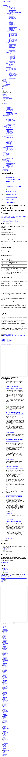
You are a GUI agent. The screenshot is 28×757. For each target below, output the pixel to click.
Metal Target (8, 71)
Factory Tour (9, 82)
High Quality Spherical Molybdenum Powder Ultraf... (14, 387)
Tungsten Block (12, 30)
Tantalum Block (12, 51)
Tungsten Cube (12, 24)
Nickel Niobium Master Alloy (15, 12)
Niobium (8, 52)
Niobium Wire (12, 56)
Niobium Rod (12, 57)
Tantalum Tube (12, 50)
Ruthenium (8, 67)
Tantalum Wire (12, 46)
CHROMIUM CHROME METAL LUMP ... (13, 180)
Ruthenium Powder (13, 68)
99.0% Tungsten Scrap (12, 191)
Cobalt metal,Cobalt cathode (14, 186)
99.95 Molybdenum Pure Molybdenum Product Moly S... (15, 413)
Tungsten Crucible (13, 27)
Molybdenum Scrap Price (6, 344)
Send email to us (4, 244)
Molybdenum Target (13, 74)
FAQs (4, 80)
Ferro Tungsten (12, 7)
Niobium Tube (12, 61)
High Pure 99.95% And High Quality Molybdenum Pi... (14, 520)
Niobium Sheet (12, 58)
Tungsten (8, 19)
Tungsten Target (12, 75)
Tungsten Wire (12, 22)
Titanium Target (12, 78)
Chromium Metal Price (5, 576)
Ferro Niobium (12, 11)
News (4, 79)
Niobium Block (12, 62)
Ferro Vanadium (12, 10)
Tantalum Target (12, 45)
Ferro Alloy (8, 6)
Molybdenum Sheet (13, 35)
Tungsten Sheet (12, 25)
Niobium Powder (12, 53)
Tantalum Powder (12, 44)
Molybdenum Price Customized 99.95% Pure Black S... (15, 440)
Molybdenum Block (13, 39)
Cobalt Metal (11, 16)
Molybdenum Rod (13, 34)
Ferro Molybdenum (13, 8)
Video (4, 86)
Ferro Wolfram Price (10, 578)
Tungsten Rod (12, 23)
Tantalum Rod (12, 47)
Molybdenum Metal (13, 18)
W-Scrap (10, 65)
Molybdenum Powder (13, 40)
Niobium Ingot (12, 59)
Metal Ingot (5, 169)
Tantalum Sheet (12, 48)
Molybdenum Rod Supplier (6, 340)
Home (4, 4)
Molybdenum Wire (13, 33)
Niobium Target (12, 54)
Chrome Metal (12, 14)
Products (5, 5)
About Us (5, 81)
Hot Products (24, 574)
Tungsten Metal (12, 17)
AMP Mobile (8, 575)
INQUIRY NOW (4, 562)
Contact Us (5, 85)
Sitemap (3, 575)
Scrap (7, 63)
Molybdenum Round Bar (6, 341)
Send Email (3, 581)
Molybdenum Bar (12, 41)
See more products (10, 403)
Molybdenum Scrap (11, 197)
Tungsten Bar (11, 21)
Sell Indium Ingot (14, 576)
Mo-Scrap (11, 64)
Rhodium (8, 70)
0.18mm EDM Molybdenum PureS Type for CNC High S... (14, 495)
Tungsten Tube (12, 28)
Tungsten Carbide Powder (14, 29)
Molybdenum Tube (13, 38)
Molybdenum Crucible (13, 36)
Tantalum (8, 42)
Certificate (8, 84)
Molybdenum (9, 31)
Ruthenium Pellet (12, 69)
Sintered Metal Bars (7, 170)
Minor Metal (8, 13)
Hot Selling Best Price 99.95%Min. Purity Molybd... (14, 467)
